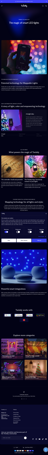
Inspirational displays (22, 135)
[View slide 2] (23, 399)
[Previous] (1, 1)
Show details (41, 236)
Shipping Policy (16, 418)
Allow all (39, 240)
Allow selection (24, 240)
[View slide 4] (26, 399)
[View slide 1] (21, 399)
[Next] (46, 1)
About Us (3, 412)
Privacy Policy (16, 412)
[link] (12, 166)
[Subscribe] (25, 438)
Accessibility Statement (15, 423)
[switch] (18, 232)
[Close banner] (46, 213)
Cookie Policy (16, 414)
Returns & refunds (16, 420)
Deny (9, 240)
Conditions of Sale (16, 416)
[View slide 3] (25, 399)
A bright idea (3, 135)
